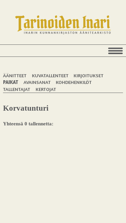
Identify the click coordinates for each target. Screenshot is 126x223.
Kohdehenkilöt (74, 82)
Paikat (10, 82)
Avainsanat (37, 82)
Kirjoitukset (88, 75)
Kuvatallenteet (50, 75)
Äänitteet (15, 75)
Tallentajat (16, 89)
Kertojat (46, 89)
